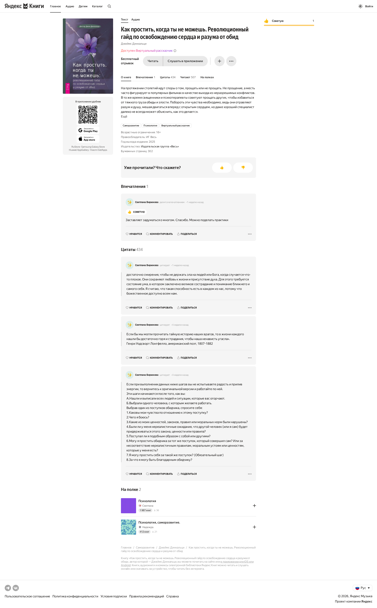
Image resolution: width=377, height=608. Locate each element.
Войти (369, 6)
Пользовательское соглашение (27, 596)
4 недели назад (180, 324)
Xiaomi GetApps (98, 150)
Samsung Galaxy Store (93, 146)
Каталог (97, 6)
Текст (124, 19)
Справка (172, 596)
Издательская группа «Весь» (160, 146)
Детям (83, 6)
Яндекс (366, 601)
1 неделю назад (195, 202)
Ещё (124, 116)
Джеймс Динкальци (133, 43)
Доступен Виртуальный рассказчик (147, 50)
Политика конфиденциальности (75, 596)
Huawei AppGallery (79, 150)
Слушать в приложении (185, 61)
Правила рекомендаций (146, 596)
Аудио (70, 6)
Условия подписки (114, 596)
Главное (55, 6)
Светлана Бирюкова (146, 202)
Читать (153, 61)
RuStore (75, 146)
